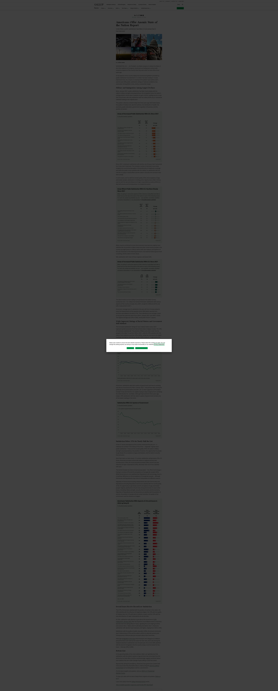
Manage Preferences (141, 348)
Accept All (130, 348)
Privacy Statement (159, 344)
